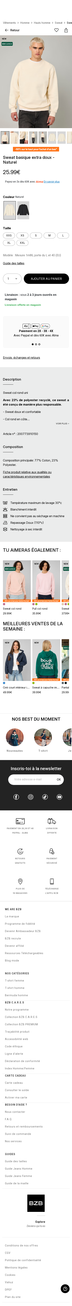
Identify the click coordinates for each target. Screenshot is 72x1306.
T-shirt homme (15, 987)
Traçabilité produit (17, 1031)
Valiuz (9, 1282)
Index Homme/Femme (20, 1068)
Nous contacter (15, 1111)
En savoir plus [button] (52, 181)
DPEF (8, 1289)
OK (59, 779)
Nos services (13, 1141)
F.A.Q (8, 1119)
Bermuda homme (16, 995)
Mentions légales (16, 1267)
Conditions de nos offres (21, 1245)
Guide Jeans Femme (18, 1176)
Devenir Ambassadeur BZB (23, 931)
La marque (12, 916)
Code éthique (14, 1046)
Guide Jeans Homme (18, 1168)
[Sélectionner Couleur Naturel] (10, 210)
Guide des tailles (16, 1161)
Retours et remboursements (24, 1126)
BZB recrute (13, 938)
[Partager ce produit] (66, 30)
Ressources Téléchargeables (24, 953)
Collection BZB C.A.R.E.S (21, 1017)
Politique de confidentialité (23, 1260)
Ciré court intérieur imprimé (19, 687)
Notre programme (17, 1009)
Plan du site (13, 1297)
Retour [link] (15, 30)
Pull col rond (39, 608)
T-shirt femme (14, 980)
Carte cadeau (14, 1082)
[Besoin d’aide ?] (65, 1288)
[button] (33, 344)
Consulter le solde (17, 1090)
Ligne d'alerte (14, 1053)
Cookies (10, 1274)
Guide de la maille (17, 1183)
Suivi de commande (18, 1133)
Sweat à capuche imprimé (48, 687)
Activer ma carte (16, 1097)
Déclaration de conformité (22, 1061)
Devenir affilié (14, 945)
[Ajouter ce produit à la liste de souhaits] (56, 30)
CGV (8, 1252)
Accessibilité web (16, 1039)
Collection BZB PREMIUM (21, 1024)
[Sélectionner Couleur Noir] (23, 210)
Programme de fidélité (20, 923)
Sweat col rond (12, 608)
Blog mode (12, 960)
